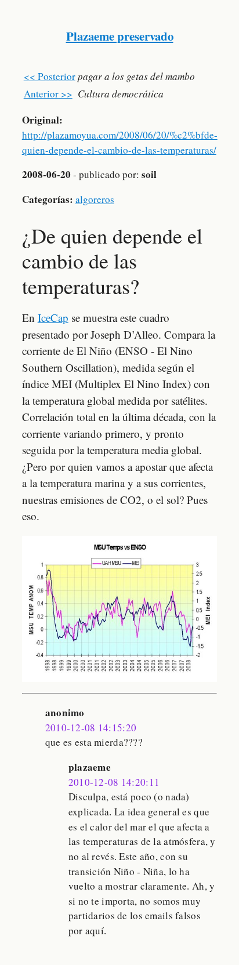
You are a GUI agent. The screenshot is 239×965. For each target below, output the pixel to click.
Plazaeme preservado (119, 36)
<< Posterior (49, 76)
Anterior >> (48, 93)
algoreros (94, 199)
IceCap (53, 317)
